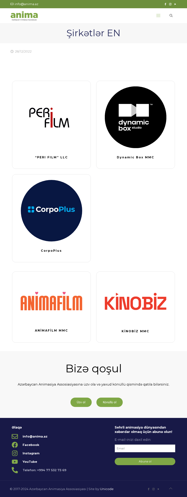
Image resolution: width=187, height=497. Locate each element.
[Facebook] (165, 4)
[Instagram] (170, 4)
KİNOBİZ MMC (135, 331)
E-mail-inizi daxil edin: (133, 440)
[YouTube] (175, 4)
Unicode (107, 489)
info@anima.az (26, 4)
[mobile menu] (158, 15)
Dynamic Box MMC (135, 157)
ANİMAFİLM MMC (51, 330)
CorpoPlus (51, 250)
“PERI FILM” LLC (51, 157)
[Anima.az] (24, 15)
